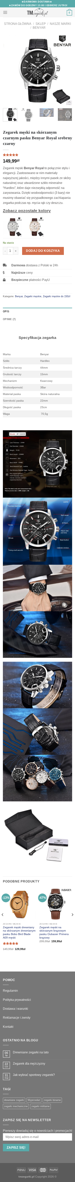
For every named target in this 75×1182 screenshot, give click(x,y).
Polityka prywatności (17, 999)
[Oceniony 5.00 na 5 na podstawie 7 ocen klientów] (37, 154)
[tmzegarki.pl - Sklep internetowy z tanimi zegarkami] (37, 12)
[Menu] (5, 12)
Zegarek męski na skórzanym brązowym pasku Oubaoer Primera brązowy (54, 932)
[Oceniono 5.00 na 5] (10, 943)
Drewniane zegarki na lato (31, 1052)
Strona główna (17, 23)
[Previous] (9, 70)
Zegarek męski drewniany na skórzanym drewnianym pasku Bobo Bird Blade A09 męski (19, 932)
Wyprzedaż (34, 1100)
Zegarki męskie (32, 296)
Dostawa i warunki (15, 1008)
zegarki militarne (40, 1106)
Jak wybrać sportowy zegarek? (34, 1074)
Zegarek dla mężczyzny (29, 1063)
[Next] (65, 70)
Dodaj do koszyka (43, 250)
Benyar (39, 27)
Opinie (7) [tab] (9, 319)
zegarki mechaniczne (16, 1106)
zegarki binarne (52, 1100)
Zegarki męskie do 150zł (56, 296)
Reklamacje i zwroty (16, 1017)
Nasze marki (60, 23)
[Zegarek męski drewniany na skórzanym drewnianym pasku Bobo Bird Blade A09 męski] (19, 904)
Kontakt (8, 1026)
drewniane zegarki (14, 1100)
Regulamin (10, 990)
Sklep (41, 23)
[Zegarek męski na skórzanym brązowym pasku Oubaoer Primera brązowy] (55, 904)
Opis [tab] (6, 311)
